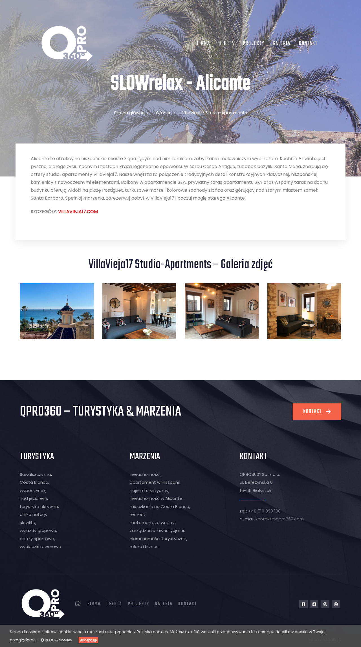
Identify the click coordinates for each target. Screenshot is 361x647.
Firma (94, 604)
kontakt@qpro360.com (280, 519)
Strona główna (129, 113)
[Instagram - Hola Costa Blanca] (336, 604)
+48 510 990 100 (264, 511)
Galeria (164, 604)
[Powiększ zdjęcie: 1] (304, 311)
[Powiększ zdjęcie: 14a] (139, 311)
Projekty (138, 604)
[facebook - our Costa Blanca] (314, 604)
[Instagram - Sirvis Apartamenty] (325, 604)
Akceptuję (88, 640)
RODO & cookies (58, 640)
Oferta (163, 113)
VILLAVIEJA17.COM (78, 211)
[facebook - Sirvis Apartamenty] (303, 604)
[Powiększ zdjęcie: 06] (57, 311)
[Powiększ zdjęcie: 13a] (222, 311)
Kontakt (187, 604)
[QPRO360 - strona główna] (67, 43)
